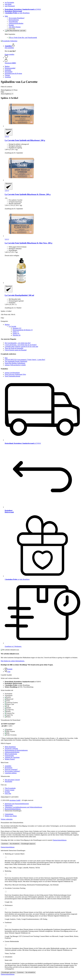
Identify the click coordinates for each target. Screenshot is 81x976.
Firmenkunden (9, 755)
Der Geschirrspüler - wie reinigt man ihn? (18, 343)
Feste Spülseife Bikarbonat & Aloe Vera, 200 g (28, 243)
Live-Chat (12, 28)
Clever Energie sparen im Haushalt (15, 350)
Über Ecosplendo (10, 788)
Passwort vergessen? (11, 769)
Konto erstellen (9, 54)
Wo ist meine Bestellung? (16, 18)
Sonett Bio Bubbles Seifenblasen (15, 363)
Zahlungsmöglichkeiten (16, 23)
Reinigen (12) (17, 328)
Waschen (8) (16, 335)
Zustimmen (5, 843)
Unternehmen (9, 814)
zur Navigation (9, 2)
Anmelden (8, 766)
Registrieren (8, 767)
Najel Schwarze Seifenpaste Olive (15, 374)
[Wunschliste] (6, 57)
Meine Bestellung (10, 747)
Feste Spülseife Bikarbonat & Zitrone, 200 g (27, 194)
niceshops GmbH (15, 800)
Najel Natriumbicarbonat (12, 376)
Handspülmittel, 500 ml (19, 295)
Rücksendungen (14, 20)
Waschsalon (8, 781)
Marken (7, 324)
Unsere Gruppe (9, 790)
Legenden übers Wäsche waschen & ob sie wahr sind (21, 346)
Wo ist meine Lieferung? (12, 771)
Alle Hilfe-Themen (15, 27)
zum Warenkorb (10, 6)
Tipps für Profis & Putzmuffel (14, 348)
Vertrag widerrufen (7, 819)
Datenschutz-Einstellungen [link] (13, 811)
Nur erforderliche (14, 843)
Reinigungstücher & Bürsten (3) (23, 330)
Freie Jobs (8, 793)
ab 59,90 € (23, 9)
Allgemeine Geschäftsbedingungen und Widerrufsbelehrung (23, 807)
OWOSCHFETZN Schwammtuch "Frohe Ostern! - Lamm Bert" (25, 359)
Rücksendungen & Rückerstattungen (16, 750)
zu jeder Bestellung (17, 13)
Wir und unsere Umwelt (12, 780)
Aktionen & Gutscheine (12, 757)
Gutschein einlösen (11, 773)
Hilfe (6, 16)
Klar (6, 358)
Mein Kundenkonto (11, 754)
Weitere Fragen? (10, 759)
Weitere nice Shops (11, 816)
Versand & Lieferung (11, 748)
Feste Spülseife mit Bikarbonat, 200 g (25, 140)
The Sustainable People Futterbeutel (16, 361)
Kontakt (11, 25)
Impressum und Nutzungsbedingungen (17, 803)
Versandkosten (13, 21)
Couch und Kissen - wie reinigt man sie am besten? (21, 345)
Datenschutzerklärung (59, 840)
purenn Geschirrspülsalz (12, 372)
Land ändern (14, 797)
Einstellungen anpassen (28, 843)
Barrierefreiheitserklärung (13, 809)
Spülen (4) (16, 333)
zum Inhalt (8, 4)
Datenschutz (8, 805)
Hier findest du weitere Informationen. (13, 661)
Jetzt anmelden (9, 48)
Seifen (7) (16, 332)
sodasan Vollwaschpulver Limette (15, 365)
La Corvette (12, 326)
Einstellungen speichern (8, 972)
